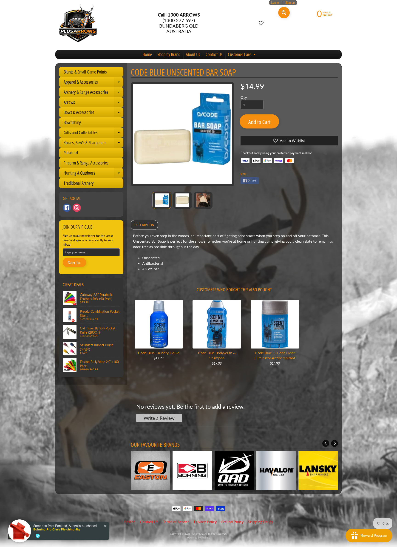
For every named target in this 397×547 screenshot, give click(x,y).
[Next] (334, 443)
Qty (244, 97)
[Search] (284, 12)
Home (147, 54)
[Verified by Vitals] (38, 536)
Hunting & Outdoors (93, 174)
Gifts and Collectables (93, 133)
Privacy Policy (205, 521)
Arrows (93, 103)
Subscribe (74, 262)
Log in (275, 2)
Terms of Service (176, 521)
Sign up (290, 2)
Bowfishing (72, 122)
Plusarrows (197, 533)
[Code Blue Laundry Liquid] (159, 324)
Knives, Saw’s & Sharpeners (93, 143)
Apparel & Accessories (93, 83)
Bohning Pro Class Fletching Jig (56, 529)
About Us (193, 54)
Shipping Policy (260, 521)
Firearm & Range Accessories (86, 163)
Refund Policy (232, 521)
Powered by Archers (198, 537)
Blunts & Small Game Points (85, 72)
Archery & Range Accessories (93, 93)
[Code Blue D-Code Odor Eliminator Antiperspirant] (275, 324)
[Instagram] (77, 208)
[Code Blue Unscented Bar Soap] (161, 200)
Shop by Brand (168, 54)
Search (129, 521)
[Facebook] (67, 208)
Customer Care (242, 55)
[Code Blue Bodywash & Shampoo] (217, 324)
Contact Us (214, 54)
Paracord (71, 153)
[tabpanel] (234, 254)
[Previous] (325, 443)
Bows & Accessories (93, 113)
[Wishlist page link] (261, 23)
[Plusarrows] (78, 23)
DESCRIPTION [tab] (144, 225)
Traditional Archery (79, 183)
